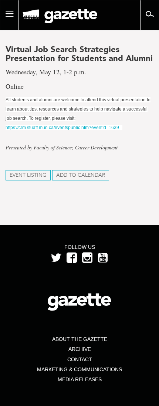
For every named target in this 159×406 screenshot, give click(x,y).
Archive (79, 349)
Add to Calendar (80, 175)
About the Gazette (79, 339)
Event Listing (28, 175)
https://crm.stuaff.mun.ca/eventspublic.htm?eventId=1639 (62, 127)
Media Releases (80, 379)
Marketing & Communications (79, 369)
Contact (79, 359)
